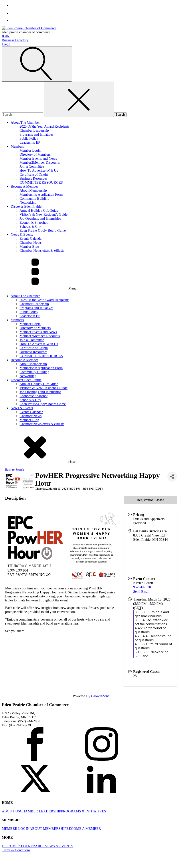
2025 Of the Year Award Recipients (44, 126)
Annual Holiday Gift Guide (39, 210)
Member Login (30, 150)
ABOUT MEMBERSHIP (48, 828)
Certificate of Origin (34, 174)
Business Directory (15, 40)
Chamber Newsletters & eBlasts (42, 250)
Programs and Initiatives (36, 134)
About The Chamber (25, 122)
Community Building (34, 198)
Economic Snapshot (33, 222)
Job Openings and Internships (40, 218)
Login (6, 44)
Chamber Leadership (34, 130)
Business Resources (33, 178)
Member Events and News (38, 158)
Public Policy (29, 138)
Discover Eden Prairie (26, 206)
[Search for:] (23, 114)
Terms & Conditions (16, 850)
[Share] (172, 477)
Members (17, 146)
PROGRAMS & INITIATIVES (83, 811)
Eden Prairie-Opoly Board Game (43, 230)
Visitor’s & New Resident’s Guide (43, 214)
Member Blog (29, 246)
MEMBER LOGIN (16, 828)
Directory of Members (35, 154)
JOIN (6, 36)
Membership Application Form (41, 194)
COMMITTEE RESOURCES (41, 182)
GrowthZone (100, 696)
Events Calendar (31, 238)
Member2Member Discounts (40, 162)
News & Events (22, 234)
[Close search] (79, 99)
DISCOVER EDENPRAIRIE (23, 846)
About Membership (33, 190)
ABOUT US (11, 811)
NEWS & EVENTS (59, 846)
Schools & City (30, 226)
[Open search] (37, 64)
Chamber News (31, 242)
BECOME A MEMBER (83, 828)
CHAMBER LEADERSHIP (40, 811)
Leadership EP (30, 142)
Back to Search (14, 469)
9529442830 (142, 587)
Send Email (141, 591)
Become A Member (24, 186)
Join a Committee (32, 166)
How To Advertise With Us (39, 170)
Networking (28, 202)
